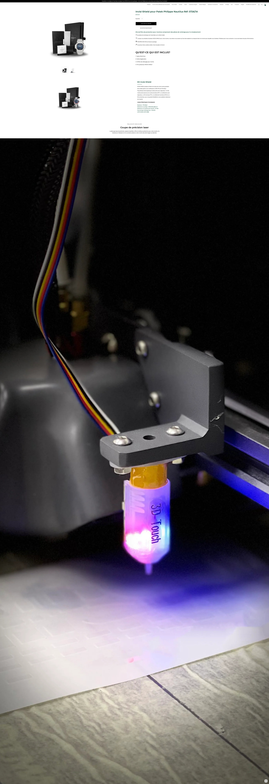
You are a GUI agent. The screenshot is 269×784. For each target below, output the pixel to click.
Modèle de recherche (251, 4)
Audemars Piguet (193, 4)
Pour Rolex (174, 4)
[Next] (130, 38)
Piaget (242, 4)
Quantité (138, 18)
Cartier (180, 4)
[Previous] (7, 38)
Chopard (237, 4)
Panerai (221, 4)
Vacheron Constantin (213, 4)
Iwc (232, 4)
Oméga (227, 4)
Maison (148, 4)
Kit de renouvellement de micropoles (161, 4)
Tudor (185, 4)
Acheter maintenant (146, 28)
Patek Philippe (202, 4)
